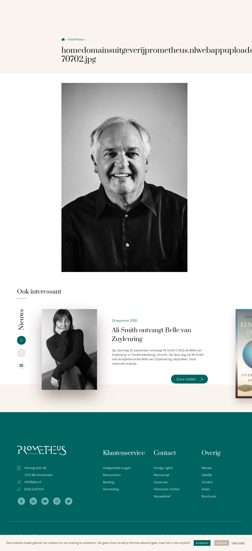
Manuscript (162, 475)
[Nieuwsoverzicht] (21, 365)
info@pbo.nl (32, 482)
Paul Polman (76, 39)
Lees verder (190, 379)
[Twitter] (68, 501)
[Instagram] (57, 501)
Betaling (108, 482)
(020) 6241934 (34, 489)
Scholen (207, 482)
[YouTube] (45, 501)
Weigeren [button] (222, 543)
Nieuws (207, 468)
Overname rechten (167, 489)
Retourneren (112, 475)
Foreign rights (163, 468)
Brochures (209, 496)
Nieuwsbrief (162, 496)
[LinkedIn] (33, 501)
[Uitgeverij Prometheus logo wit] (41, 450)
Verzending (111, 489)
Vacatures (161, 482)
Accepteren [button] (202, 543)
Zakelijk (207, 475)
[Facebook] (21, 501)
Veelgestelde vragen (117, 468)
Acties (206, 489)
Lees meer (238, 543)
